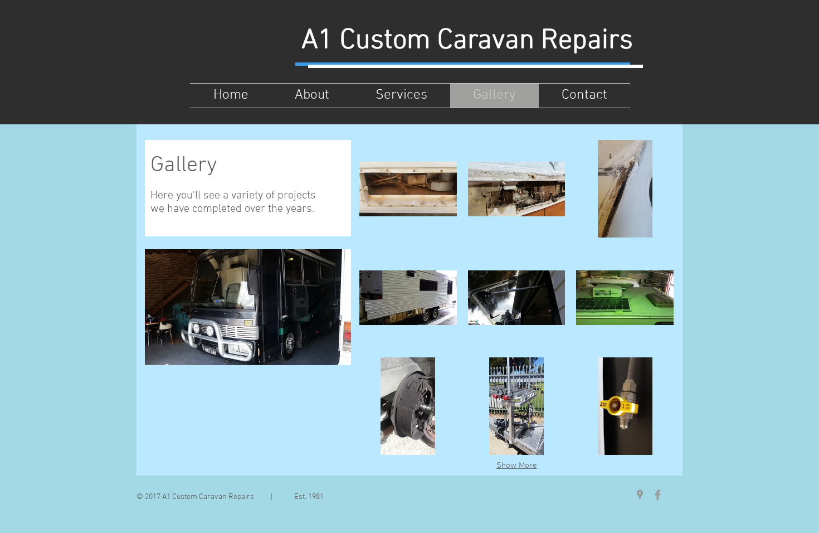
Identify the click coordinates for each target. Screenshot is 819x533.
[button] (408, 189)
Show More (516, 466)
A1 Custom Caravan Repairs (467, 41)
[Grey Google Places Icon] (640, 495)
